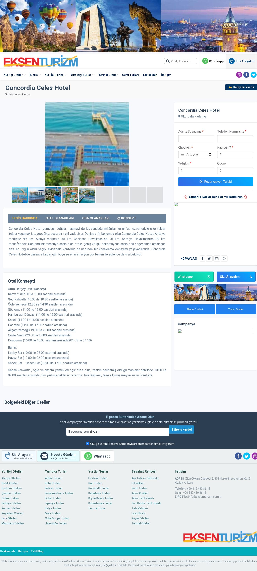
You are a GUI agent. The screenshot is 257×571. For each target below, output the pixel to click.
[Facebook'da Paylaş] (202, 258)
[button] (167, 106)
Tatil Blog (37, 551)
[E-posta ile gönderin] (216, 258)
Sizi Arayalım (230, 277)
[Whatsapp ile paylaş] (224, 258)
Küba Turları (52, 483)
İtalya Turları (53, 508)
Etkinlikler (150, 75)
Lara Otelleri (9, 518)
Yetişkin (184, 163)
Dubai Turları (53, 498)
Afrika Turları (53, 478)
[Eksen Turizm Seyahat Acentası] (41, 60)
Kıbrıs (34, 75)
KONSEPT (128, 218)
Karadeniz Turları (99, 493)
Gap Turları (95, 483)
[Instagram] (239, 75)
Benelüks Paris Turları (59, 493)
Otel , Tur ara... (181, 61)
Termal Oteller (108, 75)
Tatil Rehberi (140, 508)
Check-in (185, 147)
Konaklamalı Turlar (100, 503)
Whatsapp (216, 61)
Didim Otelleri (10, 498)
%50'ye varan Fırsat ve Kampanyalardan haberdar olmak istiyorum (132, 443)
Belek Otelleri (10, 483)
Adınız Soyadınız (191, 131)
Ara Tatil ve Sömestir (145, 478)
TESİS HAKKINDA (25, 218)
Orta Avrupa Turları (57, 518)
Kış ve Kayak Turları (100, 498)
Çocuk (221, 163)
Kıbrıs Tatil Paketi (143, 498)
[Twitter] (254, 75)
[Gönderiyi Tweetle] (209, 258)
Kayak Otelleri (140, 518)
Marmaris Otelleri (13, 523)
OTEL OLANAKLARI (60, 218)
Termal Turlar (97, 508)
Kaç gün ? (225, 147)
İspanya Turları (54, 503)
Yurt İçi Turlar (54, 75)
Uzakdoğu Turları (56, 523)
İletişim (166, 75)
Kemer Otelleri (11, 508)
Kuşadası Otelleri (12, 513)
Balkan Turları (53, 488)
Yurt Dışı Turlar (81, 75)
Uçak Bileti (138, 513)
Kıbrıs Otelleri (140, 493)
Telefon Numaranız (231, 131)
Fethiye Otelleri (11, 503)
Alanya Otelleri (195, 309)
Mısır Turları (52, 513)
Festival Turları (97, 478)
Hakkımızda (7, 551)
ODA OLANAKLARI (95, 218)
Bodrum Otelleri (12, 488)
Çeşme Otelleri (11, 493)
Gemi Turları (130, 75)
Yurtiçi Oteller (13, 75)
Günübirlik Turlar (98, 488)
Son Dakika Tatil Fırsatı (146, 503)
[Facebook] (246, 75)
